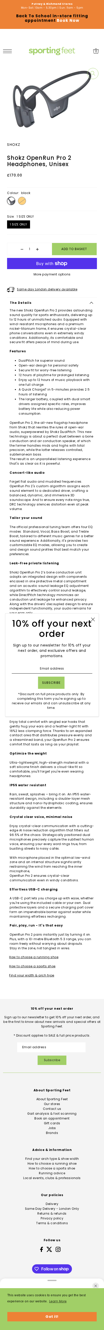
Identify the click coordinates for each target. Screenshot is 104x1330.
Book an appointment (52, 1118)
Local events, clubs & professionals (52, 1178)
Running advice (52, 1173)
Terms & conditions (52, 1223)
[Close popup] (92, 619)
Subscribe (52, 1060)
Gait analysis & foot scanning (52, 1114)
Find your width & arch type (31, 975)
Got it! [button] (52, 1316)
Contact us (52, 1109)
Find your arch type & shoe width (52, 1159)
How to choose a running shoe (33, 957)
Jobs (52, 1128)
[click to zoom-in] (92, 73)
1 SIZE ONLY (18, 224)
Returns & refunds (52, 1214)
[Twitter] (49, 1249)
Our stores (52, 1104)
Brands (52, 1133)
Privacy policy (52, 1218)
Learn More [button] (58, 1301)
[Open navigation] (8, 51)
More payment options (52, 274)
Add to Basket (74, 249)
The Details (21, 303)
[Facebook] (41, 1249)
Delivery (52, 1204)
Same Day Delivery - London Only (52, 1209)
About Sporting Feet (52, 1099)
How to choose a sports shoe (32, 966)
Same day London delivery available (47, 289)
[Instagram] (58, 1249)
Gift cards (52, 1123)
